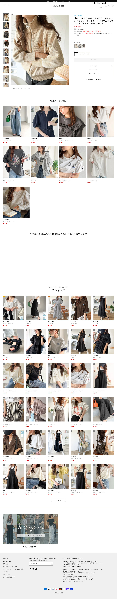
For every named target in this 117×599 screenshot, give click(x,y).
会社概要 (5, 558)
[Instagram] (30, 569)
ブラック (80, 46)
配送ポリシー (6, 574)
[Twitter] (33, 569)
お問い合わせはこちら (9, 577)
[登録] (52, 564)
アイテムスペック (94, 74)
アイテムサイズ (94, 70)
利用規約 (5, 564)
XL (88, 54)
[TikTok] (36, 569)
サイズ (77, 51)
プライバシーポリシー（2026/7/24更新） (14, 569)
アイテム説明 (94, 66)
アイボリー (76, 46)
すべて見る (58, 500)
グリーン (83, 46)
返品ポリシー (6, 571)
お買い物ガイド (7, 561)
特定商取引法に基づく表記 (10, 566)
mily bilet (78, 15)
